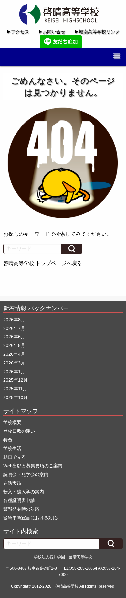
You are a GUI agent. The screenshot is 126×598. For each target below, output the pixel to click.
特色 (7, 439)
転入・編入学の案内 (23, 491)
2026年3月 (14, 362)
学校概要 (12, 422)
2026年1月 (14, 371)
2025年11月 (15, 388)
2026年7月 (14, 328)
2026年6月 (14, 336)
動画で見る (14, 457)
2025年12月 (15, 380)
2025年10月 (15, 397)
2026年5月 (14, 345)
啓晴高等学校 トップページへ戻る (42, 263)
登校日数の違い (19, 431)
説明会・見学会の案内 (25, 474)
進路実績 (12, 483)
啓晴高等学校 (67, 586)
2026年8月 (14, 319)
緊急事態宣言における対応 (30, 517)
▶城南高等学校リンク (97, 31)
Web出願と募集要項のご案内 (32, 465)
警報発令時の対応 (21, 509)
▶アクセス (17, 31)
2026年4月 (14, 354)
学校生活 (12, 448)
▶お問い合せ (51, 31)
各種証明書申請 (19, 500)
